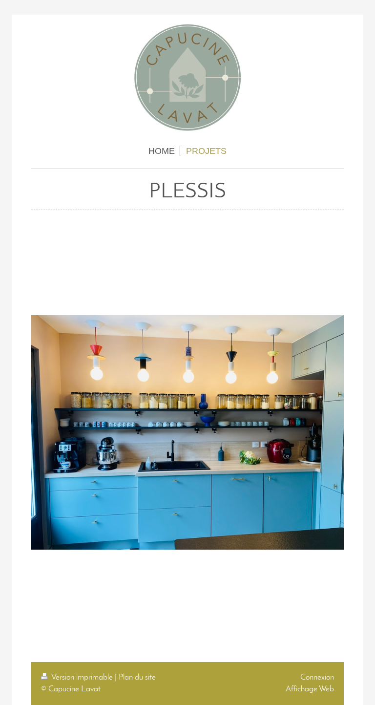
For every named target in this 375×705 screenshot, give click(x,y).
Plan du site (137, 677)
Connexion (317, 677)
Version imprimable (82, 677)
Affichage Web (310, 689)
